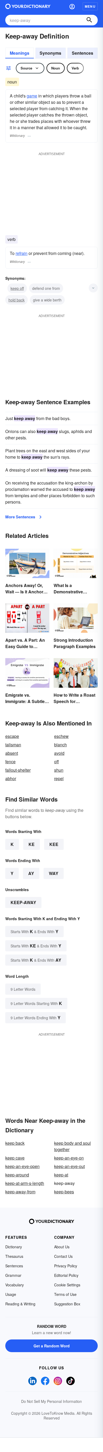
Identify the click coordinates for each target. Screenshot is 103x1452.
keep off (17, 288)
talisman (13, 745)
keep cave (15, 1158)
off (56, 761)
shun (58, 770)
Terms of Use (65, 1294)
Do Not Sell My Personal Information (51, 1401)
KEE (53, 844)
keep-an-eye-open (22, 1166)
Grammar (13, 1275)
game (32, 96)
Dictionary (13, 1246)
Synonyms (50, 53)
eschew (61, 736)
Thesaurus (14, 1256)
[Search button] (89, 20)
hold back (16, 299)
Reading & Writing (20, 1303)
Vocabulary (14, 1284)
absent (11, 753)
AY (31, 873)
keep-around (17, 1175)
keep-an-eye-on (69, 1158)
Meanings (19, 53)
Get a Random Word (52, 1345)
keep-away (23, 902)
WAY (53, 873)
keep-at (61, 1175)
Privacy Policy (65, 1265)
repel (59, 778)
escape (12, 736)
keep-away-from (20, 1192)
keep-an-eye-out (69, 1166)
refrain (21, 253)
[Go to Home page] (27, 6)
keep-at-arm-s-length (24, 1183)
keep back (15, 1143)
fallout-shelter (18, 770)
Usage (10, 1294)
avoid (59, 753)
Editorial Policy (66, 1275)
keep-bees (64, 1192)
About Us (61, 1246)
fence (10, 761)
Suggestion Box (67, 1303)
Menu (90, 6)
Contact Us (63, 1256)
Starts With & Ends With (34, 931)
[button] (72, 6)
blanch (60, 745)
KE (32, 844)
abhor (10, 778)
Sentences (82, 53)
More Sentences (20, 517)
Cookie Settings (67, 1284)
